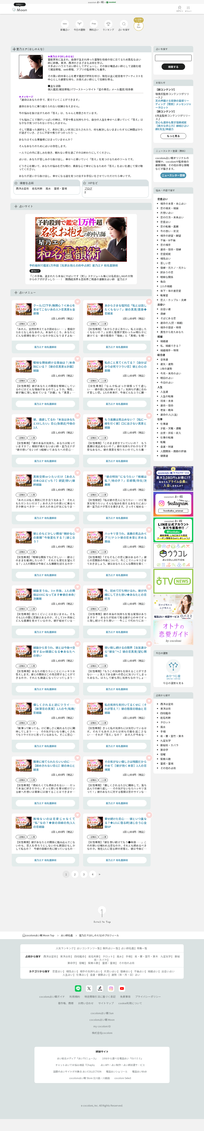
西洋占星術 (166, 704)
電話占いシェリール (117, 1071)
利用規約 (75, 996)
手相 (163, 731)
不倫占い (139, 971)
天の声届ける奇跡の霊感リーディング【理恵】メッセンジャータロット (173, 104)
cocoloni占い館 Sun (102, 1013)
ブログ (88, 188)
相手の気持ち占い (90, 971)
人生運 (164, 392)
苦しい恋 (165, 263)
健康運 (164, 456)
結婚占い (153, 971)
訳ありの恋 (166, 272)
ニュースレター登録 (173, 175)
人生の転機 (166, 396)
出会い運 (165, 309)
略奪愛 (164, 295)
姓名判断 (165, 718)
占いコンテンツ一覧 (88, 948)
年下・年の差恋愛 (170, 291)
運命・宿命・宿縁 (170, 249)
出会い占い (168, 971)
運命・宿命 (166, 405)
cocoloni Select (122, 1078)
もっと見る (173, 136)
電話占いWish (139, 1071)
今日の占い (166, 382)
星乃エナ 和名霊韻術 (45, 347)
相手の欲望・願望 (170, 235)
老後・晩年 (166, 410)
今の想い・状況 (169, 231)
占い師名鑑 (67, 935)
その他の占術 (168, 768)
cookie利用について (130, 1003)
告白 (163, 281)
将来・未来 (166, 401)
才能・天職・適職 (170, 428)
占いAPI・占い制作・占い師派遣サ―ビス (123, 1065)
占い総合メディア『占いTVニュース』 (77, 1058)
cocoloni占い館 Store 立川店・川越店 (89, 1078)
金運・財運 (166, 446)
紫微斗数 (165, 759)
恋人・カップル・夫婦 (173, 300)
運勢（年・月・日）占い (126, 975)
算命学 (164, 750)
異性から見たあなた (172, 332)
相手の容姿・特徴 (170, 327)
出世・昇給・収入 (170, 433)
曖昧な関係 (166, 277)
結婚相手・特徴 (169, 350)
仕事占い (81, 975)
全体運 (164, 359)
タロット (165, 722)
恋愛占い (165, 222)
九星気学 (165, 740)
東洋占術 (165, 708)
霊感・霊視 (166, 763)
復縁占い (125, 971)
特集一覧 (142, 948)
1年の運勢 (166, 368)
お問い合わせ (86, 1003)
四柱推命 (165, 713)
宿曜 (163, 754)
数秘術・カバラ (169, 745)
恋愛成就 (165, 254)
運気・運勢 (166, 364)
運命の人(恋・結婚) (171, 323)
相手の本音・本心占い (173, 203)
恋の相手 (165, 245)
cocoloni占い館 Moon (102, 1020)
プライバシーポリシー (148, 996)
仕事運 (164, 424)
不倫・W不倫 (168, 240)
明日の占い (166, 378)
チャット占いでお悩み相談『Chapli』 (75, 1065)
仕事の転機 (166, 437)
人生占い (68, 975)
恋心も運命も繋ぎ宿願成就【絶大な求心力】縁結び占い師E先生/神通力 (172, 125)
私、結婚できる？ (170, 346)
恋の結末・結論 (169, 208)
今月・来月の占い (170, 373)
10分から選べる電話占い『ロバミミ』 (122, 1058)
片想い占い (166, 213)
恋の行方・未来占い (172, 217)
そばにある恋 (168, 318)
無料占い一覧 (110, 948)
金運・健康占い (99, 975)
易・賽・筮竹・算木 (172, 736)
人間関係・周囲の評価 (173, 451)
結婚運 (164, 341)
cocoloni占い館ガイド (52, 996)
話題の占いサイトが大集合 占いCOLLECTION (77, 1071)
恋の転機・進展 (169, 226)
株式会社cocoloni (102, 1033)
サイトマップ (106, 1003)
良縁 (163, 313)
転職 (163, 442)
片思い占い (110, 971)
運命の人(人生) (169, 414)
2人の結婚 (166, 286)
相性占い (165, 258)
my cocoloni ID (102, 1026)
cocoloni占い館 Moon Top (40, 935)
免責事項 (125, 996)
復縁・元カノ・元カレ (173, 268)
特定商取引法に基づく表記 (100, 996)
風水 (163, 727)
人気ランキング (65, 948)
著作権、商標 (66, 1003)
